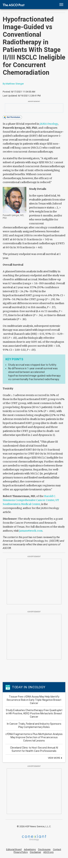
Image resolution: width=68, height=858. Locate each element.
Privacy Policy (21, 852)
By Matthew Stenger (13, 83)
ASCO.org (48, 852)
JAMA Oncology (49, 123)
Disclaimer (35, 852)
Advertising (30, 849)
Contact (57, 849)
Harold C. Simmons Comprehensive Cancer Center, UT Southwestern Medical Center (31, 500)
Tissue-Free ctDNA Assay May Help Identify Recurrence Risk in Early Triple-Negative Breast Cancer (34, 700)
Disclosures (44, 849)
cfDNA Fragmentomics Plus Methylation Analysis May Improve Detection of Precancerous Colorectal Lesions (34, 737)
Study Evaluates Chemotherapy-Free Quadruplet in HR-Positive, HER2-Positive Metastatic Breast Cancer (34, 713)
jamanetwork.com (30, 530)
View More (54, 757)
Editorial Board (14, 849)
